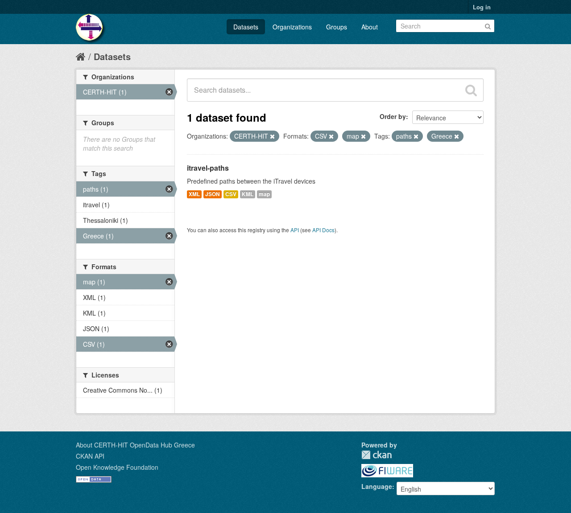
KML (247, 194)
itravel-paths (208, 168)
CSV (230, 194)
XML (194, 194)
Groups (336, 26)
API (294, 230)
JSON (212, 194)
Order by (393, 116)
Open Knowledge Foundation (117, 467)
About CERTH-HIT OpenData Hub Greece (135, 444)
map (264, 194)
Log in (482, 7)
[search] (471, 90)
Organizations (292, 26)
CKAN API (90, 455)
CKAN (376, 455)
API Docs (323, 230)
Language (376, 486)
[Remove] (272, 136)
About (369, 26)
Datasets (245, 26)
